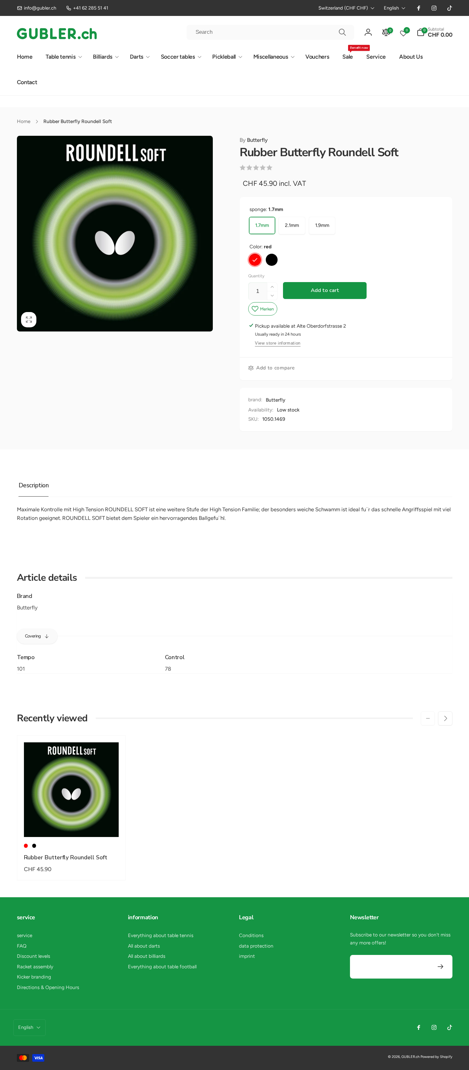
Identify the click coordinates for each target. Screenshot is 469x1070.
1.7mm (262, 225)
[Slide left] (428, 718)
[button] (434, 32)
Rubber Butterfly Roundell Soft (66, 857)
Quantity (256, 275)
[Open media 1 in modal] (115, 233)
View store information (278, 343)
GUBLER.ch (410, 1057)
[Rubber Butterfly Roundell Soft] (71, 824)
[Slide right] (445, 718)
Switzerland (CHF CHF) (343, 8)
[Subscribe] (440, 966)
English (391, 8)
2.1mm (292, 225)
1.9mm (322, 225)
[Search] (342, 32)
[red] (255, 260)
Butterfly (254, 140)
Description (34, 485)
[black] (272, 260)
